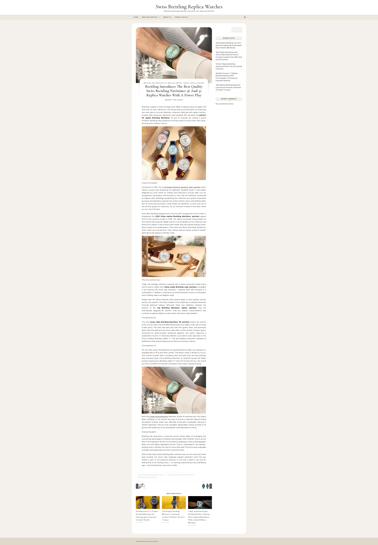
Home (136, 17)
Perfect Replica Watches (193, 83)
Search (237, 30)
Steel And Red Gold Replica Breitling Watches (180, 474)
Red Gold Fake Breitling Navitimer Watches (151, 474)
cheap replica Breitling (159, 417)
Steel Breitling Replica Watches (147, 477)
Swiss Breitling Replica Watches (189, 6)
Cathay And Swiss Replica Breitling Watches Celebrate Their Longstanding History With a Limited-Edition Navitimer (199, 517)
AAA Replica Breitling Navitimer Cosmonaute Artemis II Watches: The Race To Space (228, 87)
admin (181, 100)
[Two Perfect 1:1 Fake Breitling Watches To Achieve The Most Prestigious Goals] (207, 486)
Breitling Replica (150, 17)
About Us (167, 17)
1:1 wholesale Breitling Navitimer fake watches (181, 187)
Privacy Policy (181, 17)
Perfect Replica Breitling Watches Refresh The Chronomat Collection (229, 66)
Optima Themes (153, 541)
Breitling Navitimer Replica (155, 83)
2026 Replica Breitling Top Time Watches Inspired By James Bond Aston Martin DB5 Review (229, 45)
